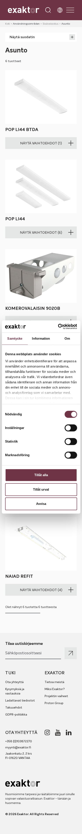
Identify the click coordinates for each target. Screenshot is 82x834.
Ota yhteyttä (14, 682)
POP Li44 (15, 219)
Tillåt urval (41, 489)
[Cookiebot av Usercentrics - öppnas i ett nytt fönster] (58, 326)
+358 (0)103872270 (18, 741)
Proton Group (54, 703)
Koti (7, 23)
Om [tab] (67, 338)
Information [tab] (41, 338)
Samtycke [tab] (14, 338)
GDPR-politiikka (16, 714)
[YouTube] (58, 732)
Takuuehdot (13, 707)
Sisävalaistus (50, 23)
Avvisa (41, 504)
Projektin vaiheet (56, 696)
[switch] (71, 427)
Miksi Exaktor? (55, 689)
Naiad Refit (19, 576)
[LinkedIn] (69, 732)
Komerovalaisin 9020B (32, 308)
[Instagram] (47, 732)
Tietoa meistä (54, 682)
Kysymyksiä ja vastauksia (14, 691)
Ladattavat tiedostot (20, 700)
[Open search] (48, 10)
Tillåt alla (41, 475)
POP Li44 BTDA (21, 130)
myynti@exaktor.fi (18, 747)
